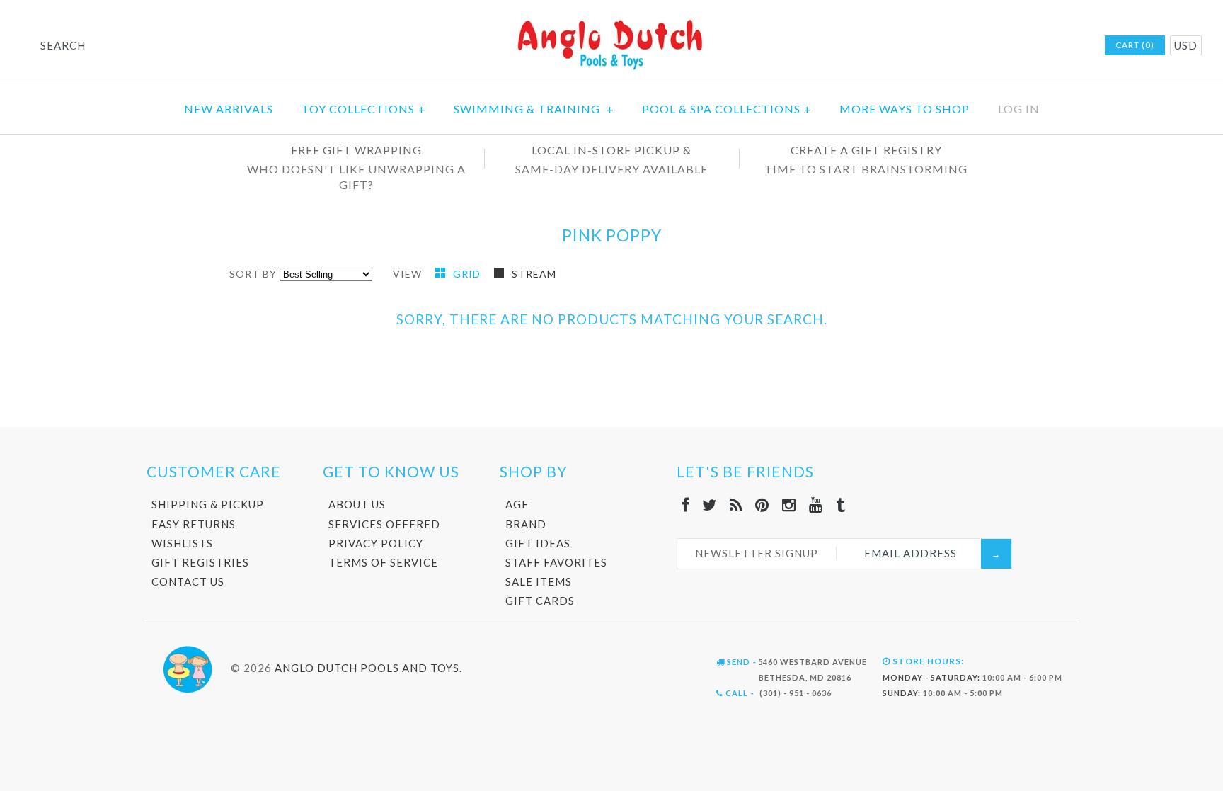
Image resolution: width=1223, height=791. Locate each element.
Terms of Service (383, 562)
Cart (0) (1134, 45)
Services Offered (384, 524)
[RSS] (736, 504)
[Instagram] (789, 504)
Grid (468, 274)
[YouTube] (816, 504)
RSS (999, 46)
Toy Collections (364, 108)
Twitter (981, 46)
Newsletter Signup (756, 553)
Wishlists (182, 543)
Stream (534, 274)
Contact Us (187, 581)
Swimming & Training (534, 108)
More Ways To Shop (904, 108)
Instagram (1036, 46)
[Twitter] (709, 504)
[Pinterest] (762, 504)
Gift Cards (540, 600)
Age (517, 504)
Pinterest (1018, 46)
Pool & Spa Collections (727, 108)
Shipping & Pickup (207, 504)
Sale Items (538, 581)
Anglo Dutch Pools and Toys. (368, 667)
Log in (1019, 108)
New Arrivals (228, 108)
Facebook (962, 46)
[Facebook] (685, 504)
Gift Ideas (537, 543)
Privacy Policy (375, 543)
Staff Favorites (556, 562)
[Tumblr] (841, 504)
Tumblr (1073, 46)
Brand (525, 524)
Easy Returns (193, 524)
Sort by (253, 274)
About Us (357, 504)
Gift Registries (200, 562)
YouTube (1054, 46)
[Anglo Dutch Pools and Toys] (611, 22)
